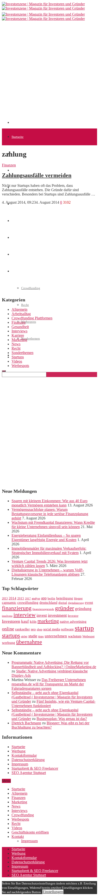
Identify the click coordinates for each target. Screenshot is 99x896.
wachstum (74, 636)
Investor (73, 615)
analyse (36, 598)
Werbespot (88, 636)
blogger (78, 598)
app (44, 598)
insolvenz (7, 616)
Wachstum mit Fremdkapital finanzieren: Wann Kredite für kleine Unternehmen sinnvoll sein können (53, 524)
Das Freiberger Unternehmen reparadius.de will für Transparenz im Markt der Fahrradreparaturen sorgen (49, 684)
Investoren (11, 621)
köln (33, 621)
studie (32, 636)
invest (42, 615)
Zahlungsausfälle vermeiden (36, 175)
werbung (8, 642)
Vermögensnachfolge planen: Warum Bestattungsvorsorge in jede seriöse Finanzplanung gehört (50, 513)
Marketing (19, 340)
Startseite (18, 137)
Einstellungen (53, 892)
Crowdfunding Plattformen (32, 318)
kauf (25, 621)
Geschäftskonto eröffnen (27, 355)
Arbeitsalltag (21, 314)
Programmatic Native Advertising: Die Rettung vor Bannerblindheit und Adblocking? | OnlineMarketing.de (54, 664)
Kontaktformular (24, 755)
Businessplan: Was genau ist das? (62, 719)
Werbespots (28, 321)
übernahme (29, 642)
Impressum (20, 764)
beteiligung (64, 598)
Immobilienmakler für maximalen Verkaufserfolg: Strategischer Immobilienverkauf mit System (49, 550)
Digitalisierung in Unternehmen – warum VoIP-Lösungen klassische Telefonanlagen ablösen (48, 572)
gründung (83, 608)
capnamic (9, 602)
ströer (24, 636)
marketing (48, 621)
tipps (41, 636)
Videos (17, 361)
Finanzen (9, 165)
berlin (51, 598)
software (67, 629)
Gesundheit (20, 327)
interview (24, 614)
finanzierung (16, 608)
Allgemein (19, 309)
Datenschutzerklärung (28, 760)
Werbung (18, 751)
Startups (17, 170)
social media (51, 629)
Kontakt (18, 837)
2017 (28, 598)
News (16, 344)
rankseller (22, 629)
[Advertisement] (49, 74)
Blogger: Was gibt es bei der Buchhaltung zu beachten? (50, 725)
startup (84, 628)
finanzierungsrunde (43, 609)
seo (33, 629)
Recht (25, 305)
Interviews (19, 331)
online (8, 628)
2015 (20, 598)
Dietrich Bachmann (26, 723)
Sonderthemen (30, 338)
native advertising (73, 621)
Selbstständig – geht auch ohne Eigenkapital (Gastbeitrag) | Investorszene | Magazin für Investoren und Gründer (52, 697)
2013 (5, 598)
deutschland (48, 602)
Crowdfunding (23, 815)
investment (57, 615)
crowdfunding (27, 602)
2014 (12, 598)
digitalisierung (76, 603)
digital (62, 602)
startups (11, 635)
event (89, 602)
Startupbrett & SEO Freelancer (35, 768)
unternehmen (56, 636)
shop (39, 629)
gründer (64, 608)
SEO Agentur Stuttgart (29, 773)
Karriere (18, 335)
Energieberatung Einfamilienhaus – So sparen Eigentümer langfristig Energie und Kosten (46, 537)
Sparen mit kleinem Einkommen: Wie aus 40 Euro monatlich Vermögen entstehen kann (49, 503)
